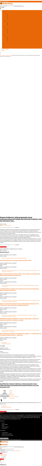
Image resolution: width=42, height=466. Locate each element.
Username (2, 449)
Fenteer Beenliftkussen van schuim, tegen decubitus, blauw (15, 260)
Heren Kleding (11, 38)
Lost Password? (17, 450)
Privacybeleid (4, 432)
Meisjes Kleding (11, 41)
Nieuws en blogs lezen (4, 1)
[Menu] (0, 52)
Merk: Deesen (12, 398)
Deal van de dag (5, 49)
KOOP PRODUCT (3, 246)
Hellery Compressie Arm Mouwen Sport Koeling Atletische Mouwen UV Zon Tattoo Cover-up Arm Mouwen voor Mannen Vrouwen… (19, 304)
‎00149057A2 (11, 395)
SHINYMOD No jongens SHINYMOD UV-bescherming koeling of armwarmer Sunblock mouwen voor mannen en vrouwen (19, 319)
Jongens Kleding (11, 39)
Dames (9, 29)
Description (4, 342)
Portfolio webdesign (14, 439)
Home (1, 55)
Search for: (2, 6)
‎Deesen (10, 392)
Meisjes (9, 33)
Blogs (3, 50)
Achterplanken (7, 20)
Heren (9, 30)
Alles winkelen (5, 424)
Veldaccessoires (7, 45)
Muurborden (10, 23)
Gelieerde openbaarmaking (7, 435)
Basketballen (6, 46)
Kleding (5, 34)
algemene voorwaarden (7, 433)
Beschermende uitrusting (9, 47)
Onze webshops (5, 427)
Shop (3, 55)
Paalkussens (10, 17)
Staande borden (11, 25)
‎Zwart (10, 390)
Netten (9, 15)
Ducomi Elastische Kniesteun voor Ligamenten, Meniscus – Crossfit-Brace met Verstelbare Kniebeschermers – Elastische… (20, 334)
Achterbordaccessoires (9, 12)
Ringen (9, 18)
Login (1, 453)
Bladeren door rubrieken (7, 10)
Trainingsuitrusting (7, 42)
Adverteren (4, 428)
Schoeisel (6, 26)
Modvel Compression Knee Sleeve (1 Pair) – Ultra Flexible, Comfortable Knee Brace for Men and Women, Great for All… (20, 274)
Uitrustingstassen (7, 44)
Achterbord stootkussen (13, 14)
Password (2, 450)
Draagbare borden (12, 22)
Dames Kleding (11, 37)
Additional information (6, 343)
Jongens (10, 31)
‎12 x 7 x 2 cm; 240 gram (13, 396)
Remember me (4, 452)
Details (14, 227)
